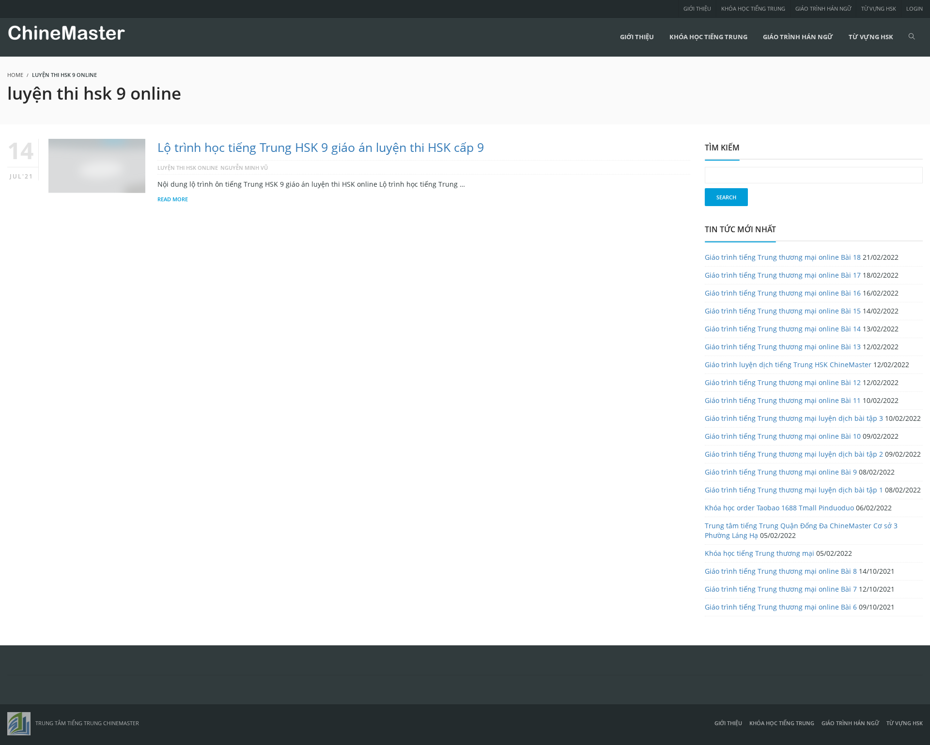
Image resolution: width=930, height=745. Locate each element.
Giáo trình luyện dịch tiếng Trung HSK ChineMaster (788, 364)
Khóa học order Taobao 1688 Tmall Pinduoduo (779, 507)
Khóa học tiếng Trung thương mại (759, 553)
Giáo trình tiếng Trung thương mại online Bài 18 (783, 257)
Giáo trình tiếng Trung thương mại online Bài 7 (781, 589)
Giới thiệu (697, 8)
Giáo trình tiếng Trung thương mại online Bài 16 (783, 293)
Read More (172, 199)
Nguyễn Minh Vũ (244, 167)
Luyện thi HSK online (187, 167)
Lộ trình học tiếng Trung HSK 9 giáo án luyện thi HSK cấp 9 (320, 147)
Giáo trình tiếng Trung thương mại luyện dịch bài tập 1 (794, 489)
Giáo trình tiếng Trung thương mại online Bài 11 (783, 400)
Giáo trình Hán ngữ (823, 8)
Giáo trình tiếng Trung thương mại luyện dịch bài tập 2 (794, 454)
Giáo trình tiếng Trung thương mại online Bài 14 (783, 328)
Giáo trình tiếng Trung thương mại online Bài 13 (783, 346)
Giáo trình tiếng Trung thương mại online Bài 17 (783, 275)
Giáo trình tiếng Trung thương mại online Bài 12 (783, 382)
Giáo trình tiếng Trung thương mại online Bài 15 (783, 310)
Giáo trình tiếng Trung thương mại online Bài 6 (781, 606)
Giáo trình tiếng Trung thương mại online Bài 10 (783, 436)
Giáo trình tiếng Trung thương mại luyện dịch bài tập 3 (794, 418)
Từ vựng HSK (878, 8)
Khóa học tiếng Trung (753, 8)
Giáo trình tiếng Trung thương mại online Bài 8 (781, 571)
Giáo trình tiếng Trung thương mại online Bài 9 (781, 472)
